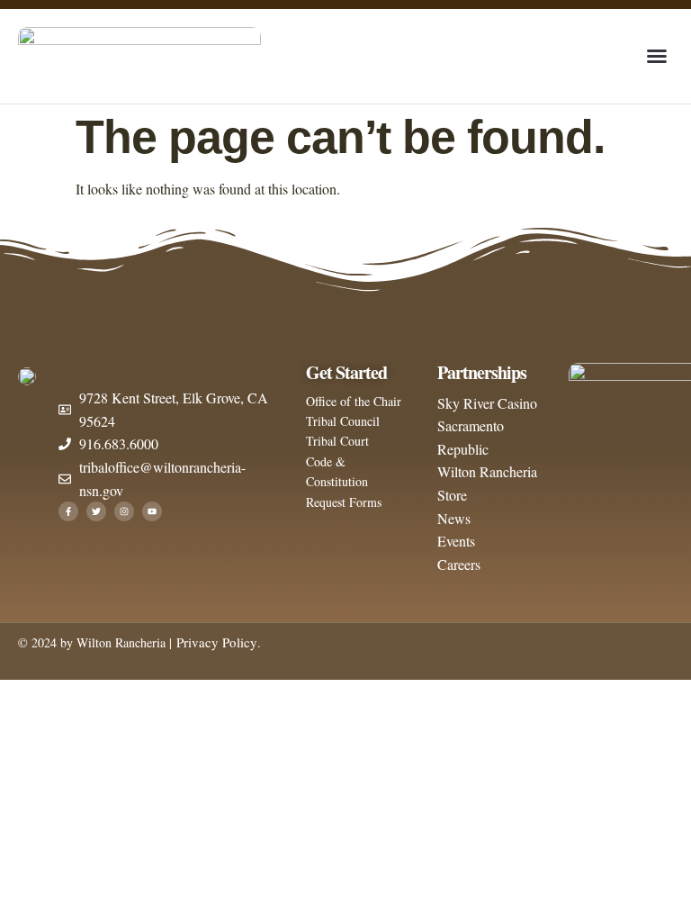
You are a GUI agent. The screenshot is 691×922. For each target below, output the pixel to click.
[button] (657, 56)
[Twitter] (96, 511)
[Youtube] (152, 511)
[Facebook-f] (68, 511)
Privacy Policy (214, 642)
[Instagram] (124, 511)
